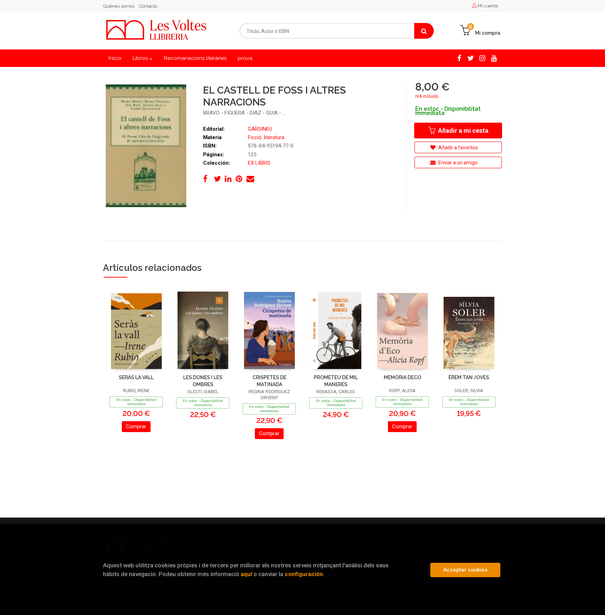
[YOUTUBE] (494, 57)
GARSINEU (260, 129)
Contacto (148, 6)
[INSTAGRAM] (482, 57)
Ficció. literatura (266, 137)
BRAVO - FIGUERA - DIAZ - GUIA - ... (244, 113)
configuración (304, 574)
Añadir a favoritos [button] (457, 147)
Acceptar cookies (465, 570)
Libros (141, 58)
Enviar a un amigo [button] (457, 162)
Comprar (136, 426)
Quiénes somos (118, 6)
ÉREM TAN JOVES (468, 377)
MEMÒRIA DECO (402, 377)
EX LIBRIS (259, 163)
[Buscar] (424, 31)
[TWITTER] (471, 57)
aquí (246, 574)
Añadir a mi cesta (462, 130)
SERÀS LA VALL (136, 377)
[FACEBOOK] (459, 57)
